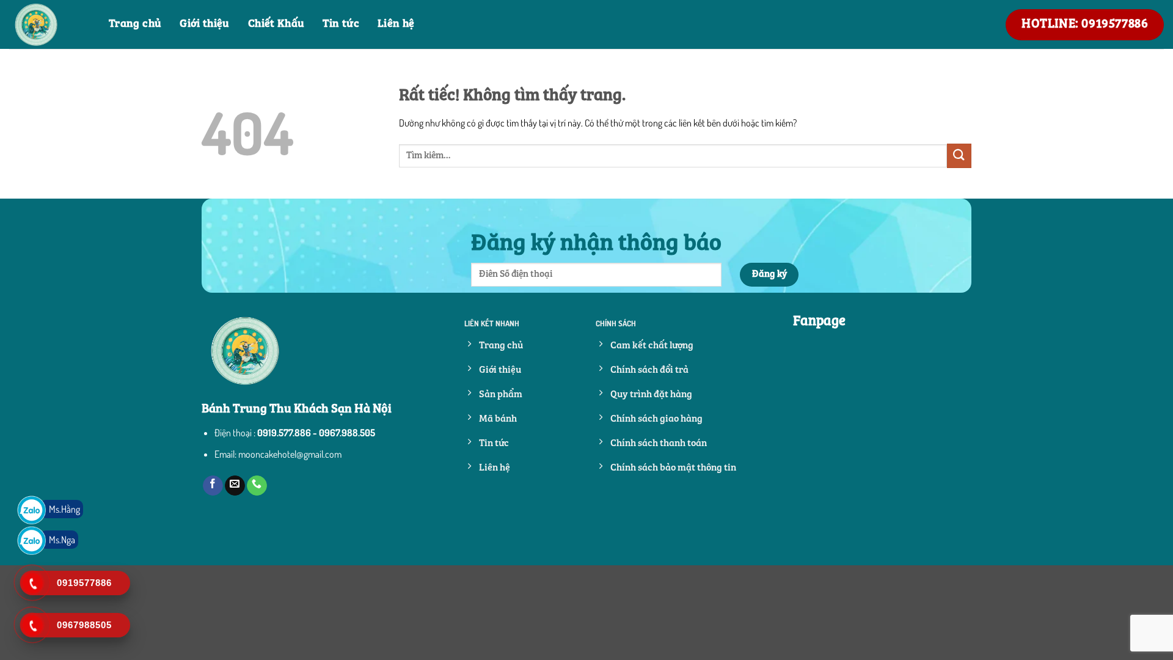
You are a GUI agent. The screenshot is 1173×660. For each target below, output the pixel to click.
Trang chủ (135, 24)
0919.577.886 (284, 433)
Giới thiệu (205, 24)
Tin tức (341, 24)
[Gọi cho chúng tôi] (257, 485)
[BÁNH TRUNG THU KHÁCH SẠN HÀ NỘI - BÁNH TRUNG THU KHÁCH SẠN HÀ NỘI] (49, 24)
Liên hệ (396, 24)
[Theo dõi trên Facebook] (213, 485)
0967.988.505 (347, 433)
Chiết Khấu (276, 24)
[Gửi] (959, 155)
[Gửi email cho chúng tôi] (235, 485)
